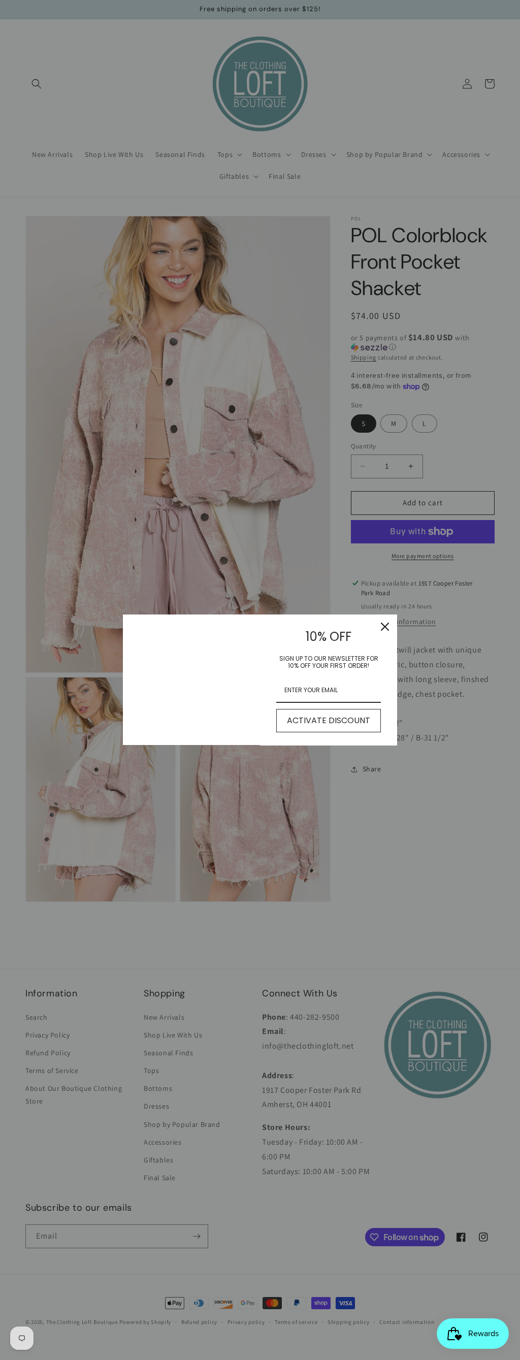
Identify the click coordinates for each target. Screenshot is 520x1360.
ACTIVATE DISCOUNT (328, 720)
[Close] (385, 626)
